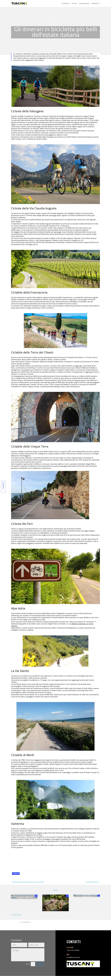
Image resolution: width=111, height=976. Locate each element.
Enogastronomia (84, 3)
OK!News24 (94, 3)
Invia (40, 964)
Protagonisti (65, 3)
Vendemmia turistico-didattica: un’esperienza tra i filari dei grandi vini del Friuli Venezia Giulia (55, 902)
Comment (3, 485)
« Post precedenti (16, 915)
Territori (74, 3)
